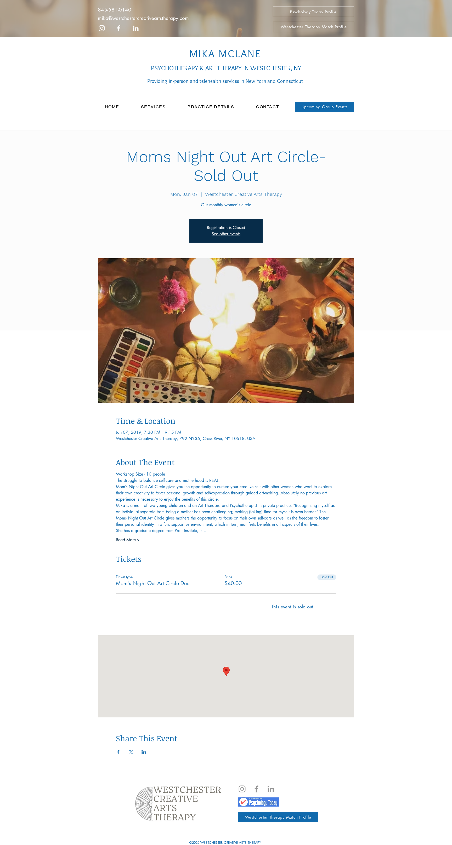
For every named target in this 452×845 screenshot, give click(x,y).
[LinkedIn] (136, 28)
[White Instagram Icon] (102, 28)
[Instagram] (242, 788)
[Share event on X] (131, 752)
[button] (153, 107)
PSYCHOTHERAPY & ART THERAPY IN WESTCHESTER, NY (225, 68)
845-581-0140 (114, 10)
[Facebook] (256, 788)
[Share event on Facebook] (118, 752)
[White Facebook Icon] (119, 28)
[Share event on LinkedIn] (144, 752)
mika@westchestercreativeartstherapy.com (143, 18)
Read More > (128, 540)
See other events (226, 234)
